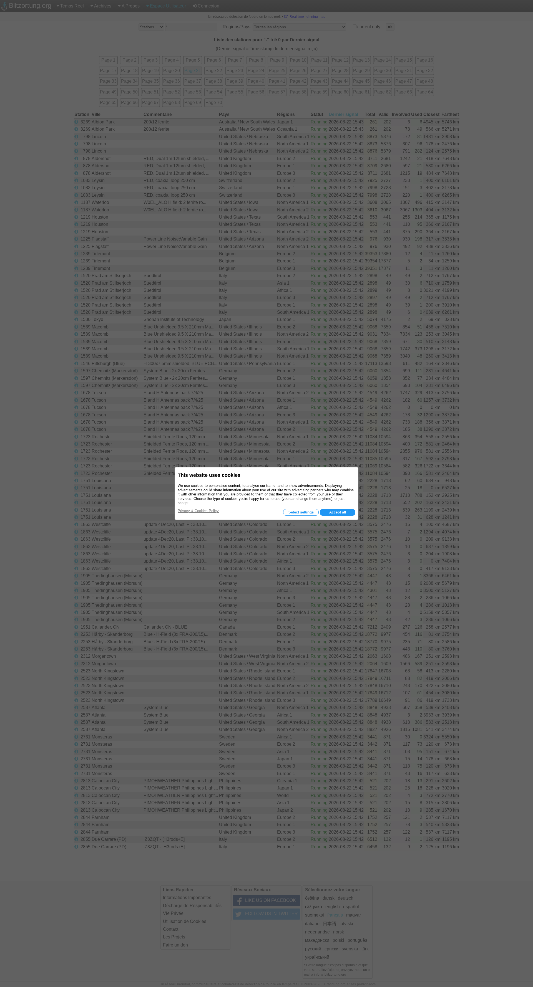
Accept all (337, 512)
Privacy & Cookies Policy (198, 511)
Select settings (301, 512)
